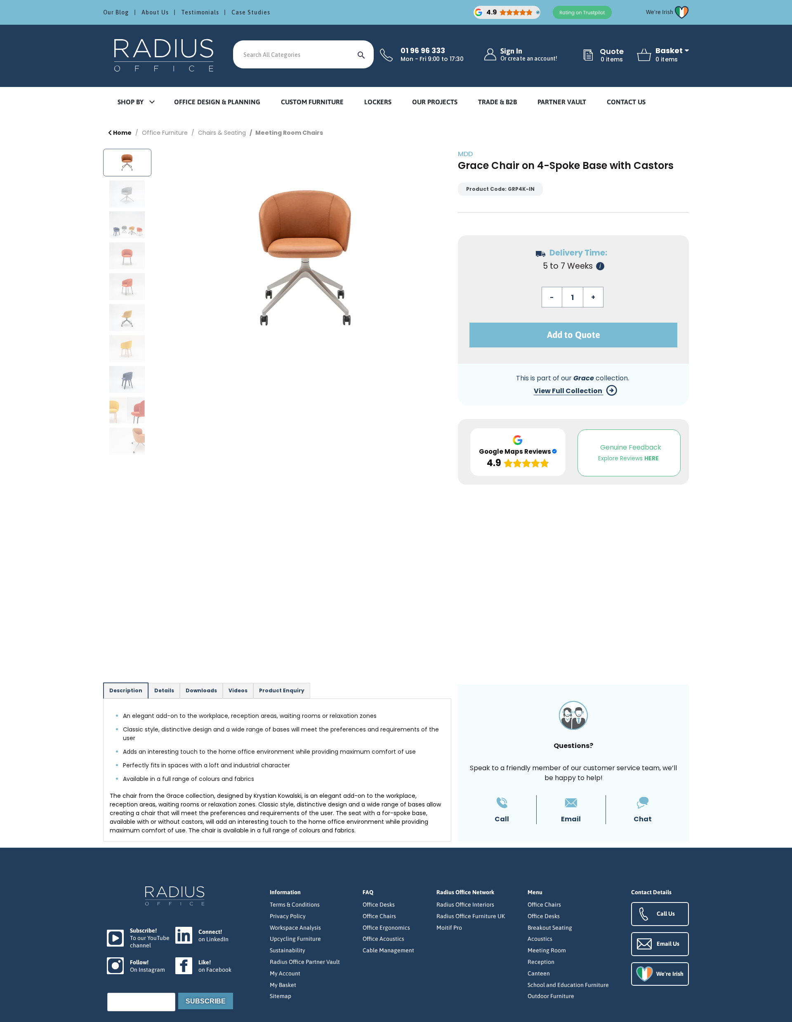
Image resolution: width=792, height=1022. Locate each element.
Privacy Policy (288, 916)
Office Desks (379, 904)
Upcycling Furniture (295, 938)
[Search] (361, 54)
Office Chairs (379, 916)
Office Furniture (165, 133)
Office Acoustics (383, 938)
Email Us (668, 943)
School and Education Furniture (568, 985)
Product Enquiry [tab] (281, 690)
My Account (285, 973)
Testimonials (200, 12)
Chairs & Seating (222, 133)
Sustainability (287, 950)
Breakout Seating (550, 927)
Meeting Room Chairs (289, 133)
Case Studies (250, 12)
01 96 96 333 (423, 50)
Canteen (539, 973)
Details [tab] (164, 690)
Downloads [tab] (201, 690)
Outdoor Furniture (551, 996)
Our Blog (116, 12)
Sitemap (280, 996)
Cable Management (388, 950)
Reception (541, 962)
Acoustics (540, 938)
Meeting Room (547, 950)
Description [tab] (125, 690)
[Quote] (588, 55)
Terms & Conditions (295, 904)
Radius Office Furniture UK (470, 916)
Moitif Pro (449, 927)
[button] (135, 102)
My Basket (283, 985)
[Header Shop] (165, 54)
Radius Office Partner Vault (305, 962)
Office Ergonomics (386, 927)
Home (122, 133)
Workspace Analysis (295, 927)
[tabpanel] (277, 770)
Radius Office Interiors (465, 904)
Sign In (528, 54)
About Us (155, 12)
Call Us (666, 913)
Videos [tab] (238, 690)
